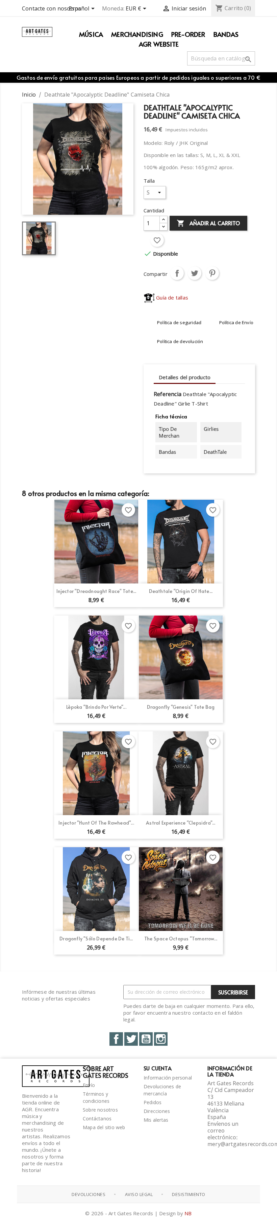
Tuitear (194, 273)
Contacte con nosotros (51, 8)
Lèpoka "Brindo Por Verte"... (96, 707)
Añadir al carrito (208, 223)
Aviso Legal (139, 1194)
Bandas (225, 34)
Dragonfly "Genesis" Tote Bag (181, 707)
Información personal (168, 1077)
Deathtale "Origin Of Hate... (181, 591)
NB (188, 1213)
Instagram (161, 1039)
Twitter (131, 1039)
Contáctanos (97, 1118)
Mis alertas (156, 1120)
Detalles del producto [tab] (184, 377)
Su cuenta (158, 1068)
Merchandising (137, 34)
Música (91, 34)
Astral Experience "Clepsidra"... (180, 823)
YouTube (146, 1039)
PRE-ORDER (188, 34)
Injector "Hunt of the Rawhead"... (96, 823)
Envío (89, 1085)
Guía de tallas (171, 297)
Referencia (167, 394)
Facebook (116, 1039)
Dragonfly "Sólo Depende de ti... (96, 938)
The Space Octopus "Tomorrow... (180, 938)
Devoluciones (88, 1194)
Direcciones (157, 1111)
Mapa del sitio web (104, 1127)
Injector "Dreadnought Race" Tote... (96, 591)
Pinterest (212, 273)
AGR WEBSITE (159, 44)
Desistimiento (188, 1194)
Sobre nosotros (100, 1110)
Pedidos (152, 1102)
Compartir (177, 273)
